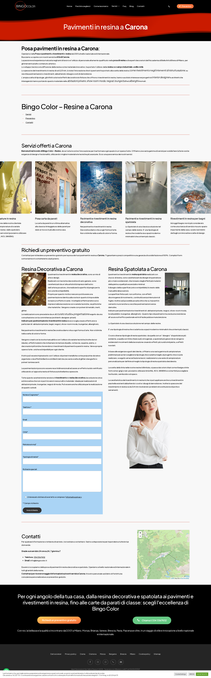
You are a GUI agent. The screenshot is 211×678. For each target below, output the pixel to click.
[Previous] (24, 200)
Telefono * (27, 407)
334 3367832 (39, 557)
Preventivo (30, 118)
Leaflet (172, 578)
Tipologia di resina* (30, 457)
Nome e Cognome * (31, 395)
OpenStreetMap (185, 578)
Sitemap (157, 654)
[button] (59, 620)
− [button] (140, 536)
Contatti (29, 122)
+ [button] (140, 532)
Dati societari (55, 654)
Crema (82, 654)
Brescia (123, 654)
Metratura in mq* (29, 444)
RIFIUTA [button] (192, 674)
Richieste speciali (30, 469)
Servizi (28, 114)
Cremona (92, 654)
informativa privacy (74, 497)
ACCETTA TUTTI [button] (202, 674)
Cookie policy (144, 654)
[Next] (186, 200)
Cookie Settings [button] (180, 674)
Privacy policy (70, 654)
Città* (25, 432)
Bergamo (113, 654)
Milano (132, 654)
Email (25, 419)
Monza (102, 654)
